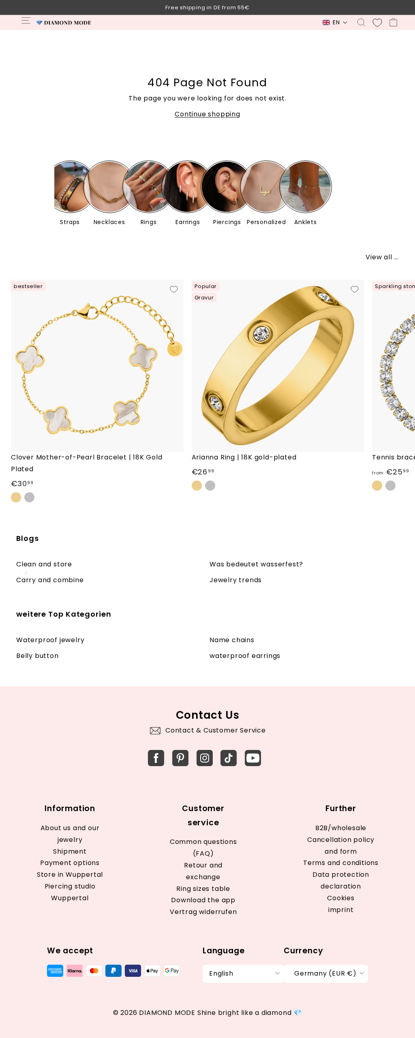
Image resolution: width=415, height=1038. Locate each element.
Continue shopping (207, 114)
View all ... (382, 257)
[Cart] (393, 22)
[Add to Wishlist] (174, 289)
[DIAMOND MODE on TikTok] (228, 758)
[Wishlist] (377, 22)
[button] (335, 22)
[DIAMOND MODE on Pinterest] (180, 758)
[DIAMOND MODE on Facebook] (156, 758)
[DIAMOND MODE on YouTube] (253, 758)
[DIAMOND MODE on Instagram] (205, 758)
